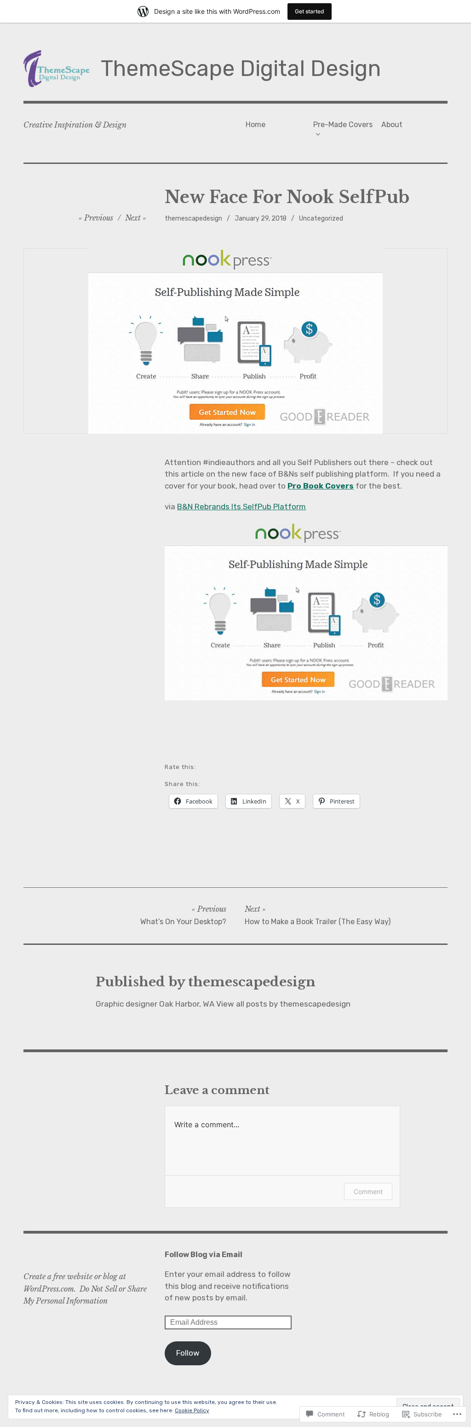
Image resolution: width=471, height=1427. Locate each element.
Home (255, 124)
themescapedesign (193, 218)
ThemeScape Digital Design (241, 68)
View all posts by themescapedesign (283, 1003)
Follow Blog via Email (203, 1254)
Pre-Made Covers (343, 124)
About (391, 124)
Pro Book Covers (320, 485)
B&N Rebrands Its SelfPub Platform (241, 506)
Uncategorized (321, 218)
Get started (309, 11)
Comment (368, 1191)
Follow (188, 1352)
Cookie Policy (192, 1410)
